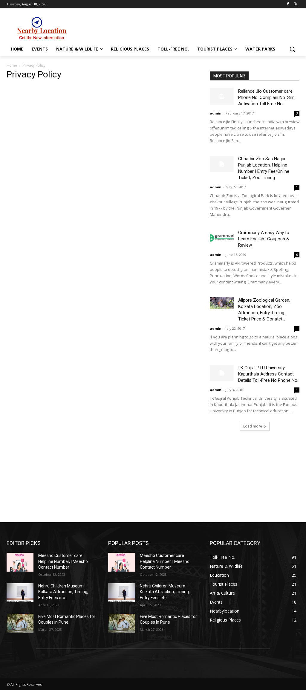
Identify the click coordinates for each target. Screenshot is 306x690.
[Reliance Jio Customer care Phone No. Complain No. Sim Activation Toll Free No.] (222, 96)
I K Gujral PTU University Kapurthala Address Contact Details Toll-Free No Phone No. (268, 374)
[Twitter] (296, 4)
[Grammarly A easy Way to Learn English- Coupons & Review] (222, 238)
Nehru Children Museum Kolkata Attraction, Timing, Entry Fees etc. (63, 592)
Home (12, 65)
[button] (292, 49)
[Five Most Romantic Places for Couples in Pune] (20, 623)
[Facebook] (287, 4)
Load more (252, 426)
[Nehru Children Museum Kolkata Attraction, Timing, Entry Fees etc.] (20, 592)
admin (215, 113)
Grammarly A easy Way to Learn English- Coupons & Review (263, 239)
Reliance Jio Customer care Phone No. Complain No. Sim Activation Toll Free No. (266, 97)
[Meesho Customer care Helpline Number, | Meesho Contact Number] (20, 562)
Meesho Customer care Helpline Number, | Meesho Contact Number (63, 561)
